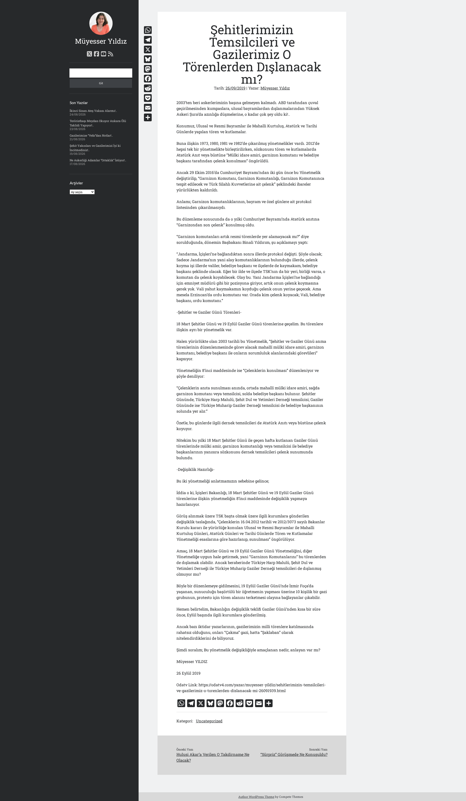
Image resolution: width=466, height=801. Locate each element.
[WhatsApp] (148, 30)
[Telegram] (148, 40)
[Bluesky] (148, 59)
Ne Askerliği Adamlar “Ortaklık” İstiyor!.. (98, 160)
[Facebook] (148, 78)
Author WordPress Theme (256, 797)
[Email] (148, 108)
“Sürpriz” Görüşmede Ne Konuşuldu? (293, 754)
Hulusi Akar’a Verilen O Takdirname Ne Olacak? (212, 757)
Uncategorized (209, 720)
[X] (148, 49)
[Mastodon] (148, 69)
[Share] (148, 117)
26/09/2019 (235, 87)
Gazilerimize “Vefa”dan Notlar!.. (91, 135)
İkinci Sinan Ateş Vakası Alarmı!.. (93, 111)
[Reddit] (148, 88)
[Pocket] (148, 98)
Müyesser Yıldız (101, 41)
